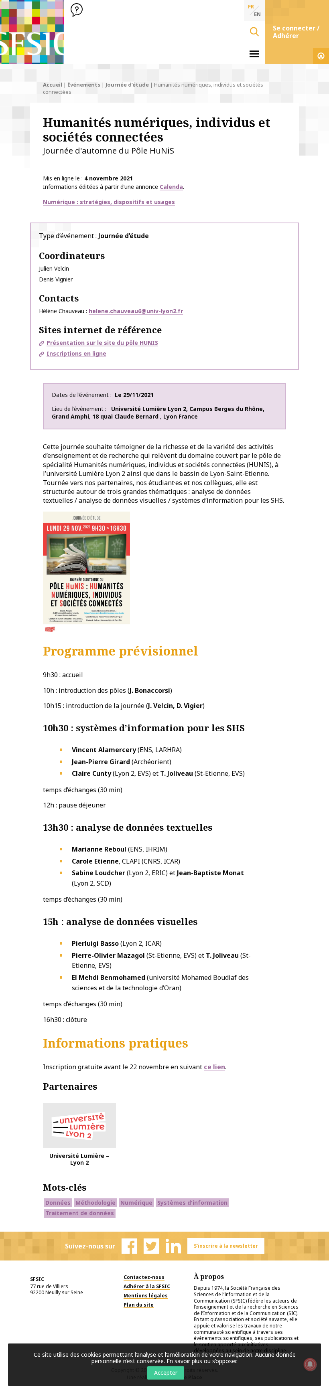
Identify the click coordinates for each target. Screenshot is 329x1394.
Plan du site (139, 1304)
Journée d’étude (127, 84)
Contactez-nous (144, 1277)
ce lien (214, 1066)
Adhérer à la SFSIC (147, 1286)
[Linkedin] (173, 1246)
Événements (83, 84)
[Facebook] (129, 1246)
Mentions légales (146, 1295)
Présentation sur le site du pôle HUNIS (102, 342)
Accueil (52, 84)
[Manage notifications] (310, 1364)
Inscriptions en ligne (76, 353)
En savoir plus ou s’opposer (201, 1361)
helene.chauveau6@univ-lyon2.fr (136, 311)
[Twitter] (151, 1246)
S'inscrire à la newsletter (226, 1245)
